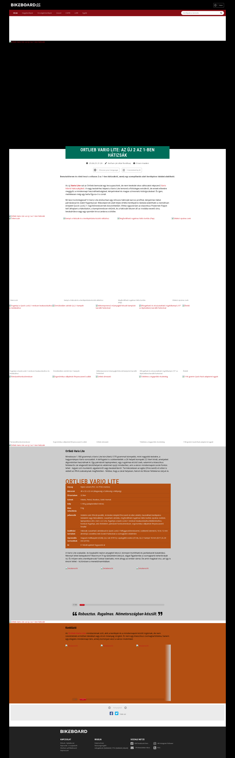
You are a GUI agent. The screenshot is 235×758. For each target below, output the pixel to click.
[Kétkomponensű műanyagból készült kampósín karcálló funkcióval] (117, 336)
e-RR (76, 13)
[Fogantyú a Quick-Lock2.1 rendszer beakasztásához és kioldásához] (31, 336)
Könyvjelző (117, 708)
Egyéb (84, 13)
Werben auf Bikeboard (68, 748)
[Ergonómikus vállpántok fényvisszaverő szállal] (74, 407)
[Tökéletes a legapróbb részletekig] (160, 407)
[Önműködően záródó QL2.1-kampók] (74, 336)
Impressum (64, 750)
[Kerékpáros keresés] (221, 13)
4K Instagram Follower (165, 743)
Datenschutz (99, 743)
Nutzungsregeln (100, 746)
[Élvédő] (204, 336)
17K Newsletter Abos (142, 748)
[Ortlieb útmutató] (117, 407)
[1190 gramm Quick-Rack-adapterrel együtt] (204, 407)
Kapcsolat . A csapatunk (68, 746)
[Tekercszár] (36, 257)
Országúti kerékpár (44, 13)
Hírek (15, 13)
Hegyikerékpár (27, 13)
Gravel (58, 13)
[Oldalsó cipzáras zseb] (199, 257)
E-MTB (68, 13)
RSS (158, 748)
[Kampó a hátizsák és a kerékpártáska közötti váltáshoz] (90, 257)
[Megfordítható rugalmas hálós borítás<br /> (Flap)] (145, 257)
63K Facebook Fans (141, 743)
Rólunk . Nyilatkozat (67, 743)
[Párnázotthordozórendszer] (31, 407)
